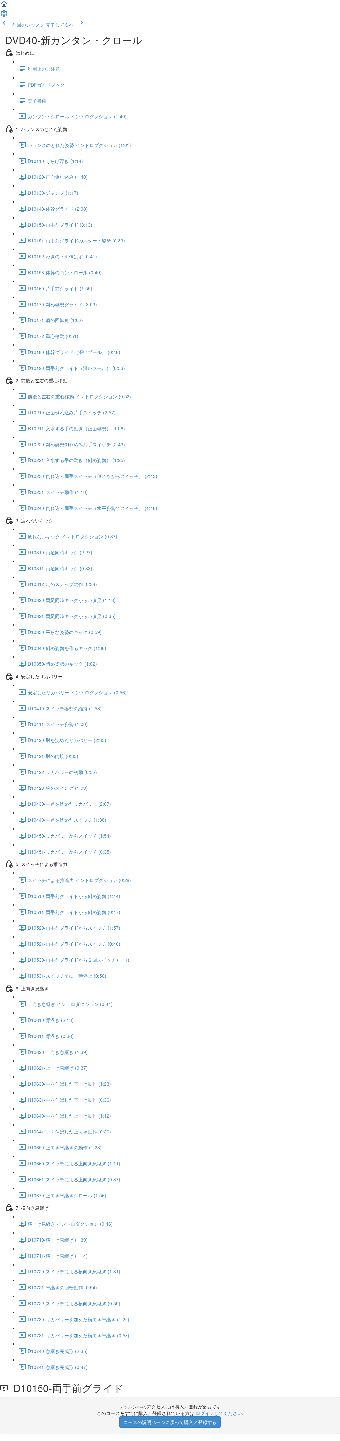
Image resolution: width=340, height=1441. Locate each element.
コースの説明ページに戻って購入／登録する (170, 1422)
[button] (4, 6)
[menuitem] (4, 15)
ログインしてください (219, 1413)
